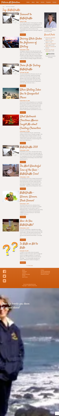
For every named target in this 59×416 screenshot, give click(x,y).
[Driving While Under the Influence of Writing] (11, 42)
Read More (23, 34)
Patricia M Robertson (10, 2)
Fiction (23, 275)
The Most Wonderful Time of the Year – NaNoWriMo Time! (30, 170)
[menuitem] (28, 2)
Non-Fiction (25, 277)
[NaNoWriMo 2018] (11, 150)
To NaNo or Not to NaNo (29, 246)
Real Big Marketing (31, 284)
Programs (48, 2)
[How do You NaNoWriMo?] (11, 225)
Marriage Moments (45, 272)
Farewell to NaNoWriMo (26, 16)
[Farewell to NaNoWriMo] (11, 17)
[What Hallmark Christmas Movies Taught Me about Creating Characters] (11, 120)
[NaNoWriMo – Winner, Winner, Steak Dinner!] (11, 196)
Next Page (30, 265)
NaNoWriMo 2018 (29, 147)
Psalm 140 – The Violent (50, 37)
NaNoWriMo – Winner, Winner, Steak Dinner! (28, 197)
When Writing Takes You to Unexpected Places (30, 94)
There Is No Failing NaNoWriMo (30, 67)
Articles (42, 2)
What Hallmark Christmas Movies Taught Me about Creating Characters (30, 122)
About (33, 2)
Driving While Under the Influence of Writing (31, 42)
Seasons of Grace (45, 274)
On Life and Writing (45, 271)
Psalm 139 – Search (49, 40)
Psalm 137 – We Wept (49, 46)
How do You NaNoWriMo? (27, 223)
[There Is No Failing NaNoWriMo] (11, 69)
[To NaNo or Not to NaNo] (11, 249)
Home (3, 6)
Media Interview (26, 274)
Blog (37, 2)
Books (28, 2)
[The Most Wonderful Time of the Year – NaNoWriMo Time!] (11, 170)
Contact (54, 2)
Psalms (42, 270)
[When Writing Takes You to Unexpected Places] (11, 93)
